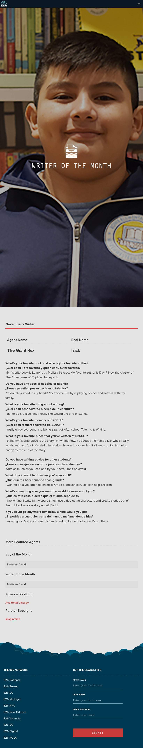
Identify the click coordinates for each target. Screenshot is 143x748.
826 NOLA (10, 737)
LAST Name (79, 694)
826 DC (8, 725)
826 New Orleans (15, 712)
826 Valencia (12, 718)
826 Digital (11, 731)
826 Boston (11, 686)
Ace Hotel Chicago (17, 602)
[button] (139, 4)
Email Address (81, 709)
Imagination (12, 619)
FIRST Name (79, 680)
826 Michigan (12, 699)
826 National (12, 680)
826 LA (8, 693)
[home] (4, 4)
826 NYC (9, 705)
